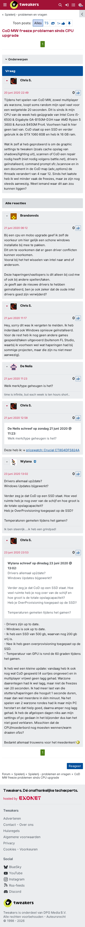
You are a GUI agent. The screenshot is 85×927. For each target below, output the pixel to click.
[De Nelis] (14, 367)
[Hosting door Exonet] (22, 799)
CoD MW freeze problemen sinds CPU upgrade (41, 775)
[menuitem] (60, 5)
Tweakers (10, 912)
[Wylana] (14, 462)
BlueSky (15, 867)
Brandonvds (29, 215)
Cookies (9, 849)
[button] (5, 5)
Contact (9, 825)
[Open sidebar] (82, 13)
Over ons (26, 825)
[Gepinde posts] (69, 23)
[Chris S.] (14, 81)
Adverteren (12, 818)
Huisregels (11, 831)
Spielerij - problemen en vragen (26, 14)
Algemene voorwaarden (21, 837)
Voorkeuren (29, 849)
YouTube (15, 873)
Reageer (75, 766)
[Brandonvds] (14, 216)
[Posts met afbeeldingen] (53, 23)
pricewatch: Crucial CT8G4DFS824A (52, 450)
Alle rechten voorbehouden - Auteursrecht (34, 917)
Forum (6, 774)
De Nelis (26, 366)
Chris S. (26, 80)
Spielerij (19, 774)
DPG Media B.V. (55, 912)
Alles (38, 23)
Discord (15, 891)
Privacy (9, 843)
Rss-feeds (17, 885)
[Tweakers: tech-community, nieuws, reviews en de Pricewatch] (24, 5)
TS (46, 23)
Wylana (26, 461)
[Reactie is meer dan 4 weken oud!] (16, 92)
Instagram (17, 879)
